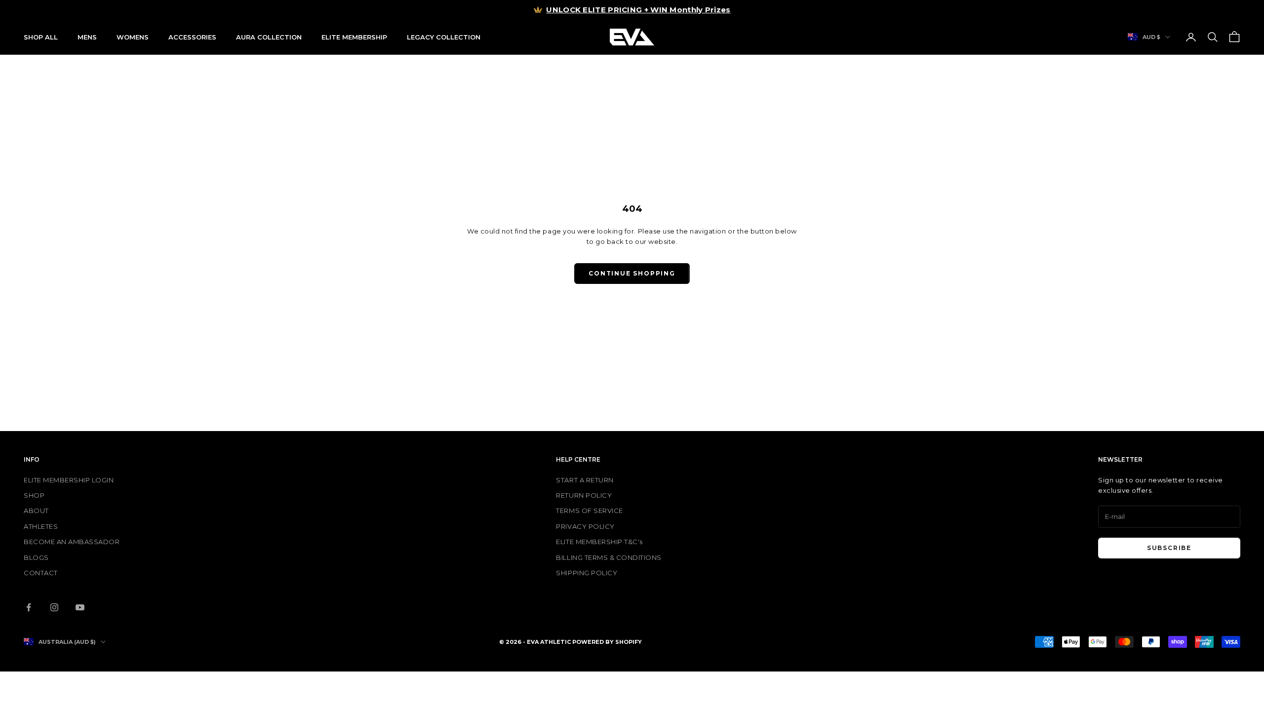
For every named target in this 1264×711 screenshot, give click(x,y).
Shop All (41, 37)
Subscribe (1169, 548)
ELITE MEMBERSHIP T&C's (599, 542)
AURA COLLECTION (269, 37)
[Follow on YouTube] (80, 607)
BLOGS (36, 557)
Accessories (192, 37)
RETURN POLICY (584, 495)
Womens (133, 37)
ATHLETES (41, 526)
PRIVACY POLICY (585, 526)
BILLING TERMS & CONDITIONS (609, 557)
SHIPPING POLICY (586, 573)
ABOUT (36, 510)
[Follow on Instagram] (54, 607)
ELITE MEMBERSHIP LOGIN (69, 480)
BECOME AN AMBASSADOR (71, 542)
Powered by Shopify (607, 641)
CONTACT (41, 573)
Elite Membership (354, 37)
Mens (87, 37)
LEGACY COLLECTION (443, 37)
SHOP (34, 495)
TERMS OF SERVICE (589, 510)
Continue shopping (632, 273)
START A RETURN (584, 480)
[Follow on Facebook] (29, 607)
